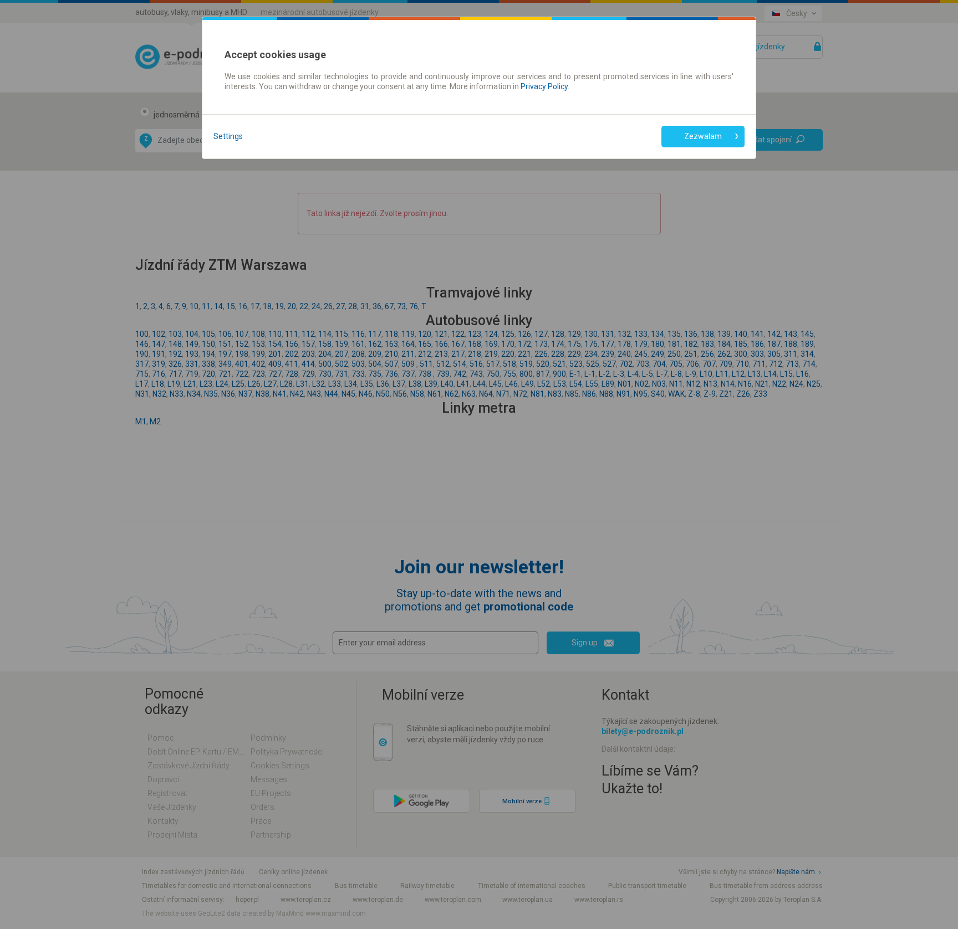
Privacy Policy (544, 86)
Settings (228, 136)
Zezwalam (703, 136)
